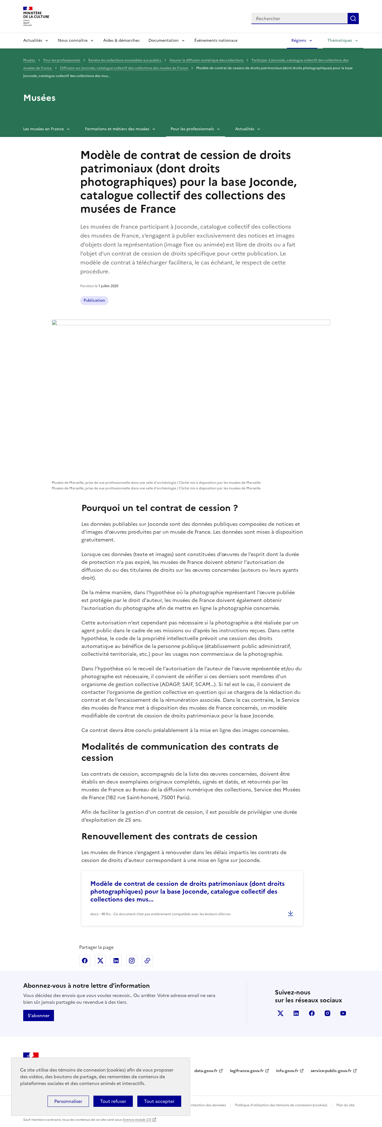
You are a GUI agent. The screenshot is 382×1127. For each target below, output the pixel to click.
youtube (343, 1013)
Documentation (163, 40)
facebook (311, 1013)
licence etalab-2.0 (137, 1119)
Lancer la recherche (353, 18)
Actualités (32, 40)
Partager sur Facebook (84, 960)
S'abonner (38, 1015)
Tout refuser (113, 1101)
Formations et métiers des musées (117, 129)
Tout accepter (159, 1101)
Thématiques (339, 40)
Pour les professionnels (62, 60)
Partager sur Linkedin (116, 960)
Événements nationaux (215, 40)
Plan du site (345, 1105)
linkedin (296, 1013)
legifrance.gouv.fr (247, 1071)
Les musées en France (43, 129)
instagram (327, 1013)
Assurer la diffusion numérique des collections (206, 60)
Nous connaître (73, 40)
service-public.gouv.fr (331, 1071)
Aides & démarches (121, 40)
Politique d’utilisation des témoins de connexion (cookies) (281, 1105)
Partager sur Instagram (131, 960)
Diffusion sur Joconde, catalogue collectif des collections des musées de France (124, 68)
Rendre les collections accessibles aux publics (125, 60)
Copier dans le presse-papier (147, 960)
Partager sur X (100, 960)
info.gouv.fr (287, 1071)
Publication (94, 300)
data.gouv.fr (206, 1071)
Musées (29, 60)
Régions (298, 40)
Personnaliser (68, 1101)
